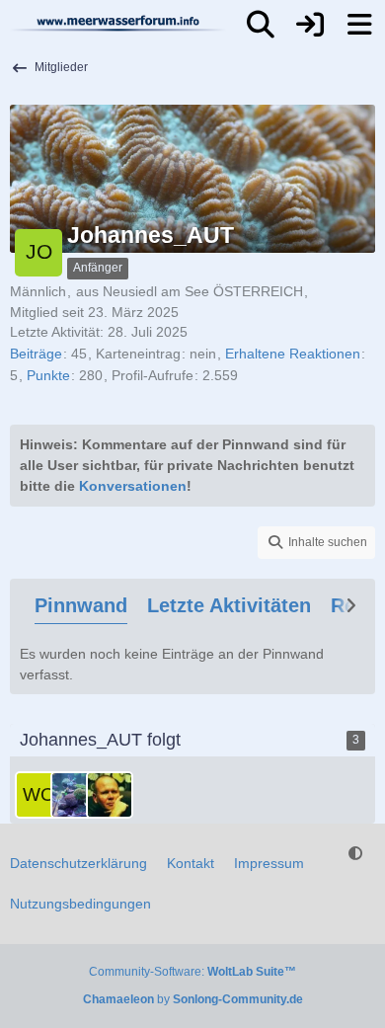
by (193, 999)
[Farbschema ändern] (355, 853)
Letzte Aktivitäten (229, 605)
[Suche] (260, 24)
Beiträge (36, 353)
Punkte (48, 375)
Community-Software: (192, 972)
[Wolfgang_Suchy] (38, 795)
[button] (316, 543)
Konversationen (133, 486)
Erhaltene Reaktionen (292, 353)
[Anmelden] (310, 24)
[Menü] (359, 24)
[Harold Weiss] (109, 795)
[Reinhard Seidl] (74, 795)
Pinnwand (81, 605)
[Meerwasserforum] (118, 22)
